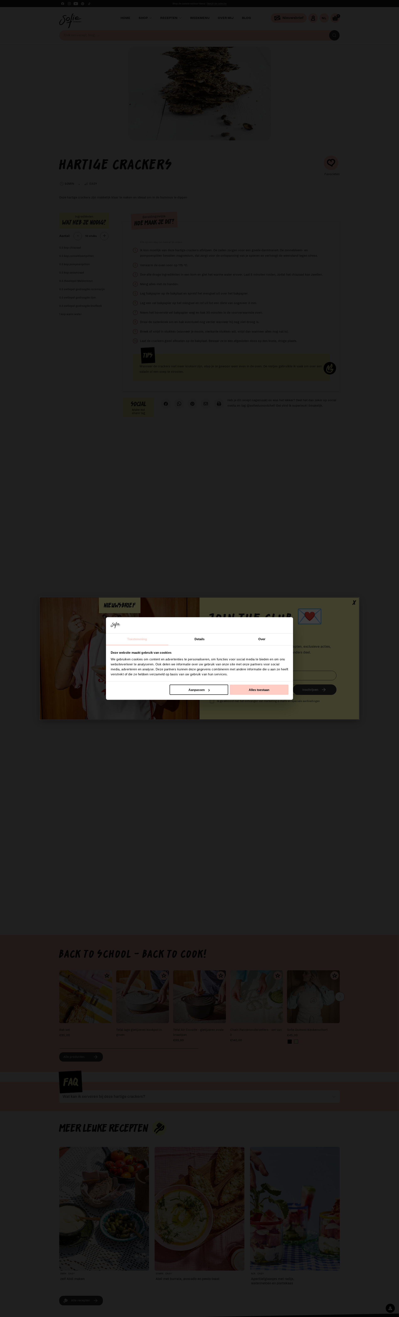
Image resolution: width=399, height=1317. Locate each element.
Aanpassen (196, 690)
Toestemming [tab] (137, 639)
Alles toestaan (259, 690)
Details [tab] (200, 639)
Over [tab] (261, 639)
